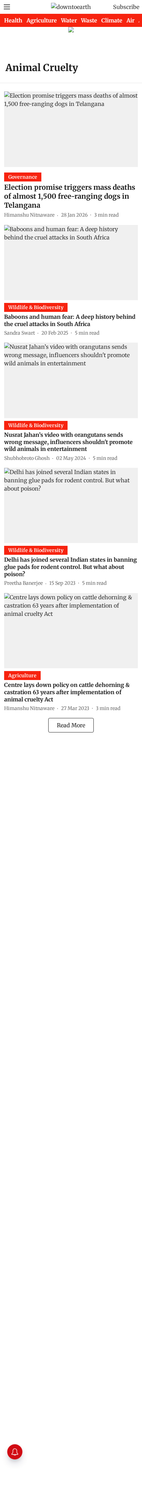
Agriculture (42, 20)
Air (130, 20)
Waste (89, 20)
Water (69, 20)
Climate (111, 20)
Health (13, 20)
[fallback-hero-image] (71, 129)
